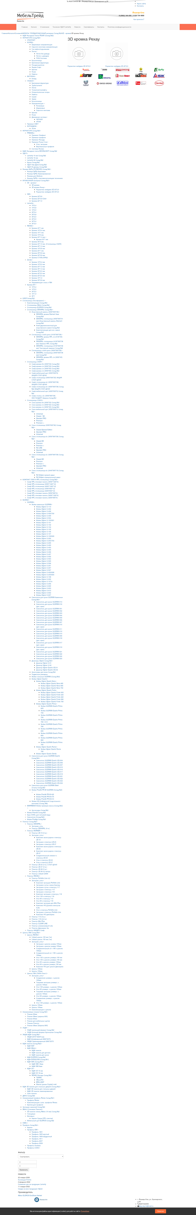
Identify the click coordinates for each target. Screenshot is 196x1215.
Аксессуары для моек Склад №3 (44, 672)
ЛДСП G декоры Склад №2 (37, 167)
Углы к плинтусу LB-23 (44, 860)
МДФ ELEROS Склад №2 (36, 1057)
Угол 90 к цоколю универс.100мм (48, 962)
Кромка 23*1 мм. (38, 251)
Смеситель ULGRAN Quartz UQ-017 (49, 772)
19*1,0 (34, 294)
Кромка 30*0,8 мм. (38, 255)
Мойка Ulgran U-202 (43, 538)
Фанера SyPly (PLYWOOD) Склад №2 (36, 169)
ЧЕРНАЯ (39, 119)
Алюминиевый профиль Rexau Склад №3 (38, 1098)
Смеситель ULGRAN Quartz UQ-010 (49, 767)
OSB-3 (25, 1123)
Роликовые (40, 106)
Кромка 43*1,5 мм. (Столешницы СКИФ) (46, 244)
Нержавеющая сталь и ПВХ (42, 282)
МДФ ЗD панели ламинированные (40, 1091)
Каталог (11, 33)
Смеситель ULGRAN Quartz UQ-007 (49, 765)
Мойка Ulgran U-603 (43, 588)
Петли (34, 51)
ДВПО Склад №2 (29, 1095)
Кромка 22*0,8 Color (39, 198)
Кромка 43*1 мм (38, 228)
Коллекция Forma (24, 1180)
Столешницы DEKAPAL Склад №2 (39, 309)
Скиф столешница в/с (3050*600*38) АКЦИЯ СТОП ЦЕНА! (45, 383)
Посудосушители (38, 65)
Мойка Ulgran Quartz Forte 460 (52, 697)
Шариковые (40, 108)
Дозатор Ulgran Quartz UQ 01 (47, 667)
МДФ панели (36, 1050)
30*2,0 (34, 223)
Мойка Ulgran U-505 (43, 561)
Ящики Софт (36, 67)
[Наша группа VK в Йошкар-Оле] (41, 1199)
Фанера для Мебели (34, 176)
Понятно (160, 1211)
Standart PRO (41, 418)
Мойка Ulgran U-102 (43, 525)
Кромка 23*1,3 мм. (38, 237)
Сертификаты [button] (89, 27)
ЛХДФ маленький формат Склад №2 (40, 1030)
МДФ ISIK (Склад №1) (35, 1062)
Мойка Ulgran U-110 (43, 507)
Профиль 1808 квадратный (42, 1136)
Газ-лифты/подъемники (40, 49)
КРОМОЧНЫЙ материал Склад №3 (48, 33)
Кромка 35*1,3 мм (38, 269)
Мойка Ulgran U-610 (43, 590)
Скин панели (32, 1093)
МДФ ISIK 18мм (37, 1064)
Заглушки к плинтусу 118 (45, 892)
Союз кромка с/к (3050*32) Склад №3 (45, 405)
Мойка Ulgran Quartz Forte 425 (52, 695)
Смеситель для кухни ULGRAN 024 (49, 656)
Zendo (29, 260)
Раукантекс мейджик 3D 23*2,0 (47, 189)
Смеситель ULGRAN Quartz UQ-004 (49, 760)
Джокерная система (39, 117)
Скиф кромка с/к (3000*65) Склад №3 (45, 371)
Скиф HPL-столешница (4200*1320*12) (41, 486)
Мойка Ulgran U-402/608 (45, 572)
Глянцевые (31, 1114)
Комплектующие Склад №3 (37, 303)
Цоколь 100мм (37, 969)
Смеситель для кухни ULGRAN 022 (49, 654)
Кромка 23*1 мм (42, 239)
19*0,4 (34, 205)
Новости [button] (77, 27)
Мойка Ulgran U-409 (43, 516)
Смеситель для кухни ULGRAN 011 (49, 629)
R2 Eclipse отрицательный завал (48, 477)
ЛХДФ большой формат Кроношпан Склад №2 (44, 1032)
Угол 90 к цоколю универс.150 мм (48, 964)
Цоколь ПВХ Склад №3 (31, 932)
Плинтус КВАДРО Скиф (35, 930)
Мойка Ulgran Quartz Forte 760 (52, 701)
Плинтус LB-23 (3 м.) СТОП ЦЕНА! (44, 864)
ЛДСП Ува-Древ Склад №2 (37, 164)
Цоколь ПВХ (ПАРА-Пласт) (37, 973)
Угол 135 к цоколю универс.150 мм (49, 960)
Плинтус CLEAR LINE (39, 923)
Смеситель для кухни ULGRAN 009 (49, 636)
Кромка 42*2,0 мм (38, 273)
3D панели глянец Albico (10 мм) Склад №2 (43, 1111)
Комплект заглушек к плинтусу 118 (49, 894)
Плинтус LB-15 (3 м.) (39, 833)
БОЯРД (29, 42)
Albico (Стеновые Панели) (32, 1109)
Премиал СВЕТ (33, 124)
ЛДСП (25, 153)
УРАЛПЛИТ (31, 40)
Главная (5, 33)
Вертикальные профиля (45, 146)
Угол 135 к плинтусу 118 (45, 896)
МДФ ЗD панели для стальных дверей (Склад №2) (41, 1086)
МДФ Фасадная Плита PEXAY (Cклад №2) (38, 35)
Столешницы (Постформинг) (33, 300)
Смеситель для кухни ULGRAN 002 (49, 611)
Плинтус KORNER (34, 830)
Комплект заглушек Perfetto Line (48, 883)
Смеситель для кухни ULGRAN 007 (49, 622)
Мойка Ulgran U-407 (43, 554)
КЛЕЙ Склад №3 (29, 298)
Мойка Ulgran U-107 (43, 534)
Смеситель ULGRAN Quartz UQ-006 (49, 762)
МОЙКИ (25, 500)
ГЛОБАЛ (30, 81)
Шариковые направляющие (42, 44)
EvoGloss (33, 1195)
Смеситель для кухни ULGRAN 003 (49, 613)
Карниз (29, 1127)
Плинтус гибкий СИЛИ (40, 873)
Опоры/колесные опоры (41, 92)
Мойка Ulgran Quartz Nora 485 (52, 683)
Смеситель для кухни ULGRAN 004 (49, 615)
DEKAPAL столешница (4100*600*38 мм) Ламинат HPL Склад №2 (49, 342)
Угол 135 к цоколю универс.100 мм (49, 957)
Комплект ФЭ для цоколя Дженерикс (49, 966)
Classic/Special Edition (44, 429)
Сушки (34, 96)
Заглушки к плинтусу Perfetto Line (48, 912)
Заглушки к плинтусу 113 (45, 889)
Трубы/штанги (37, 85)
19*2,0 (34, 210)
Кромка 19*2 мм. (38, 235)
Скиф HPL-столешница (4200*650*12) (41, 491)
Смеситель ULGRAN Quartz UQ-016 (49, 769)
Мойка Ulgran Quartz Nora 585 (52, 685)
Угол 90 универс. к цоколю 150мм (48, 996)
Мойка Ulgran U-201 (43, 565)
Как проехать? (139, 19)
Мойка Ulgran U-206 (43, 584)
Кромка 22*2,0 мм (38, 275)
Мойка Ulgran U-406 (43, 552)
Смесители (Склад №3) (35, 817)
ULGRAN (30, 502)
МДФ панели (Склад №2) (32, 1043)
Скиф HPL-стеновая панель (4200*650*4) (42, 497)
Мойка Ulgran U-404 (43, 509)
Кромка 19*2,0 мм (38, 264)
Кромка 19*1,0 (37, 278)
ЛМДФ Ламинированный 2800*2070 (40, 1041)
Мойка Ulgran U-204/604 (45, 574)
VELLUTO (39, 1080)
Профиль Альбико (34, 1145)
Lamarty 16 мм (32, 158)
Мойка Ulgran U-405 (43, 550)
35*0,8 (34, 214)
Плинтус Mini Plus (38, 921)
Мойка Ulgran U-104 (43, 527)
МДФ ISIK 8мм (37, 1066)
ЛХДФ (25, 1028)
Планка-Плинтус (33, 1023)
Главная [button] (25, 27)
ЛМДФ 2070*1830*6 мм (35, 1037)
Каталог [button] (34, 27)
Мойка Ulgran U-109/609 (45, 536)
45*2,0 (34, 219)
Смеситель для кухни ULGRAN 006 (49, 620)
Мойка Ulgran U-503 (43, 559)
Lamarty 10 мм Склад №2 (36, 155)
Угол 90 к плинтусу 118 (44, 901)
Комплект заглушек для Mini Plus (48, 903)
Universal (39, 414)
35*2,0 (34, 217)
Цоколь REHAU (32, 935)
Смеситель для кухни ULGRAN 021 (49, 651)
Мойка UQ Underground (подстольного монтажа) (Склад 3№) (46, 802)
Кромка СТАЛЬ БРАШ (40, 257)
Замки (34, 99)
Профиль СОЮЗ (33, 1148)
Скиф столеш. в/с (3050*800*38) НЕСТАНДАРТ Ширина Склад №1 (44, 397)
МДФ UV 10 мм (37, 1071)
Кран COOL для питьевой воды (38, 815)
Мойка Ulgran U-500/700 (45, 513)
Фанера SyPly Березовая (36, 171)
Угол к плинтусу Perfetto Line (46, 910)
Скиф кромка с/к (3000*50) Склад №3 (45, 368)
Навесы (34, 74)
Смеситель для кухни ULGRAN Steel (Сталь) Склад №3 (45, 786)
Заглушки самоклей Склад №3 (34, 1107)
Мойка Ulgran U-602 (43, 593)
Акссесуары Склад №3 (40, 810)
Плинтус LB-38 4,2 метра (41, 871)
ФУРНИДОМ (31, 126)
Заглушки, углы (37, 826)
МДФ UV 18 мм (37, 1073)
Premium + (40, 423)
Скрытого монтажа (43, 110)
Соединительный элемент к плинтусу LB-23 (46, 856)
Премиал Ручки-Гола (39, 142)
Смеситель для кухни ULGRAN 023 (49, 658)
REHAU (30, 226)
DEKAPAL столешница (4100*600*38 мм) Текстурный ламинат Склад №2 (49, 347)
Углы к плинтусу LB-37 (44, 862)
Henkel (39, 1195)
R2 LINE (39, 448)
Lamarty (30, 203)
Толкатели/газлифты (39, 90)
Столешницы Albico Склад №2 (38, 305)
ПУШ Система (41, 58)
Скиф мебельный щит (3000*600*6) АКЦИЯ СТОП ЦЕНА (45, 374)
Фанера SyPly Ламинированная (39, 174)
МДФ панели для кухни (40, 1055)
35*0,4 (34, 212)
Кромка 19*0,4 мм (38, 262)
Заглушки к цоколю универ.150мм (48, 946)
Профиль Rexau (33, 1100)
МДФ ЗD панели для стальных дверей (41, 1089)
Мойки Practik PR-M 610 (45, 799)
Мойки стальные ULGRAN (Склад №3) (46, 676)
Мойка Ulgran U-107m (44, 581)
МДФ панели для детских (41, 1052)
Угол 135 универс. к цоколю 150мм (49, 1003)
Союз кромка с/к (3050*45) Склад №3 (45, 407)
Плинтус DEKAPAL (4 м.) (41, 828)
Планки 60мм (32, 1018)
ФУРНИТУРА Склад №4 (31, 38)
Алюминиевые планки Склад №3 (35, 1012)
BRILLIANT (40, 1082)
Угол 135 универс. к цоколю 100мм (49, 987)
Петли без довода (42, 53)
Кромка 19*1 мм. (38, 232)
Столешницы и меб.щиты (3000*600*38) (46, 350)
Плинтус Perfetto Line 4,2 (41, 878)
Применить (24, 1170)
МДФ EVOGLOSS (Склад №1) (38, 1059)
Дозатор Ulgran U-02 (43, 665)
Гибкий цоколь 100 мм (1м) (42, 937)
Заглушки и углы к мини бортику (48, 885)
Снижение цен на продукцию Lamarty (32, 1184)
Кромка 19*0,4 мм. (38, 230)
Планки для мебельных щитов (38, 1021)
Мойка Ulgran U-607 (43, 595)
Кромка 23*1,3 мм (38, 266)
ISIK (28, 194)
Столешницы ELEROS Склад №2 (39, 307)
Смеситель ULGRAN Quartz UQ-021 (49, 776)
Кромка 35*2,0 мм (38, 271)
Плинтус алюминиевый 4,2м (42, 926)
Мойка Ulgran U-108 (43, 577)
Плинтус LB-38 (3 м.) (39, 869)
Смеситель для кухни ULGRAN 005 (49, 618)
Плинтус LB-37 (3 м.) (39, 867)
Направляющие (38, 103)
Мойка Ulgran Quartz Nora (45, 681)
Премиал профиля (39, 137)
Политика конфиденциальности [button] (119, 27)
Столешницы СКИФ (34, 362)
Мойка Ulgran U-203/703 (45, 540)
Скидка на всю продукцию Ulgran (30, 1189)
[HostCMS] (30, 16)
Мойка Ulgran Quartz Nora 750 (52, 688)
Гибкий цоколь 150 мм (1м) (42, 939)
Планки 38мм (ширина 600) (37, 1016)
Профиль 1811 (37, 1139)
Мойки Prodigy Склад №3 (36, 819)
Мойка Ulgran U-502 (43, 556)
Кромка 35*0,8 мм (38, 280)
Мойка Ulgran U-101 (43, 522)
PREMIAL (30, 133)
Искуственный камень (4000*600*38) (45, 312)
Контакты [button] (100, 27)
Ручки (34, 72)
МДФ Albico (31, 1048)
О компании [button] (44, 27)
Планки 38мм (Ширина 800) (37, 1025)
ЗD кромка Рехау (38, 187)
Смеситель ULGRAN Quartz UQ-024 (49, 783)
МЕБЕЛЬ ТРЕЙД (29, 33)
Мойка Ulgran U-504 (43, 518)
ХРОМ (38, 121)
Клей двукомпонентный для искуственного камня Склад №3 (48, 326)
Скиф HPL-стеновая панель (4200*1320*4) (43, 495)
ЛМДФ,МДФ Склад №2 (31, 1034)
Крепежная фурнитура (40, 63)
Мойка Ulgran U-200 (43, 579)
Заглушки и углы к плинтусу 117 (48, 887)
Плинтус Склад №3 (30, 821)
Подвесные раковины (40, 674)
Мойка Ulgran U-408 (43, 511)
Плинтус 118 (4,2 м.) (39, 919)
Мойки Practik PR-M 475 (45, 796)
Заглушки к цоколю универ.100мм (48, 944)
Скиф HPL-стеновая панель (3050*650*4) (42, 493)
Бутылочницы (37, 60)
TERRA (39, 1077)
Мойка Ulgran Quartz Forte (46, 690)
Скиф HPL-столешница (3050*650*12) (41, 488)
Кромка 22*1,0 (37, 201)
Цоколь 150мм (37, 971)
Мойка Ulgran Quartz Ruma (46, 747)
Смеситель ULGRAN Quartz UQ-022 (49, 778)
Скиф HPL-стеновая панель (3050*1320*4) (43, 482)
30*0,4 (34, 221)
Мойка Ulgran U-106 (43, 531)
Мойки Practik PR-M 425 (45, 794)
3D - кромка (66, 33)
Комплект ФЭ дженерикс (45, 914)
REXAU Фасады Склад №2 (41, 1075)
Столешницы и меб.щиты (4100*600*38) (46, 334)
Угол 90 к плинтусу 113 (44, 898)
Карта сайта (141, 3)
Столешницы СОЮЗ (34, 400)
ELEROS (26, 1195)
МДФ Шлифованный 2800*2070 (39, 1039)
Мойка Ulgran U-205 (43, 543)
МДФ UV (30, 1068)
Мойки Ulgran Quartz (39, 679)
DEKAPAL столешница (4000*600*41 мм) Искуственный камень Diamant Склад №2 (49, 320)
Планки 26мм (32, 1014)
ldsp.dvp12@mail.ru (146, 1206)
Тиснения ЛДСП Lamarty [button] (62, 27)
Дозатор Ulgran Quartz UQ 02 (47, 670)
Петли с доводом (42, 56)
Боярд (34, 78)
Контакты (140, 6)
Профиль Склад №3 (30, 1125)
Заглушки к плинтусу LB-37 (46, 844)
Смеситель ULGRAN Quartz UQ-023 (49, 781)
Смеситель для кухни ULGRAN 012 (49, 631)
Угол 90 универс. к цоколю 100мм (48, 989)
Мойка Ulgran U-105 (43, 529)
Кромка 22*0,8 (37, 196)
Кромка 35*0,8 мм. (38, 253)
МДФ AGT (30, 1046)
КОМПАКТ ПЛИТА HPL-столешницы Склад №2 (40, 479)
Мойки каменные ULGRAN (41, 504)
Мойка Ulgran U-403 (43, 547)
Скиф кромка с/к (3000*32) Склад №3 (45, 366)
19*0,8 (34, 207)
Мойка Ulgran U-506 (43, 563)
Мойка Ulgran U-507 (43, 570)
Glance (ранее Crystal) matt (46, 1084)
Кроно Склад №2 (33, 162)
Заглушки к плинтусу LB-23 (46, 842)
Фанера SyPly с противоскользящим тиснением (45, 178)
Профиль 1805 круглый (40, 1134)
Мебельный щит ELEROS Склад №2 (40, 1120)
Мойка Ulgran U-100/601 (45, 520)
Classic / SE (40, 416)
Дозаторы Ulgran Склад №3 (42, 661)
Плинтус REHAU (33, 876)
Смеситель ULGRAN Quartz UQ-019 (49, 774)
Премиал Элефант (39, 135)
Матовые (30, 1116)
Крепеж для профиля (35, 1105)
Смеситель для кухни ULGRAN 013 (49, 602)
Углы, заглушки (41, 144)
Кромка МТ (31, 285)
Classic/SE (40, 441)
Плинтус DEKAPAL (34, 824)
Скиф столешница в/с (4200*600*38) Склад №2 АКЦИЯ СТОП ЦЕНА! (48, 387)
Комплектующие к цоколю (41, 1009)
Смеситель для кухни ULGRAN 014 (49, 633)
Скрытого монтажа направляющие (45, 47)
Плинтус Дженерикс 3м (40, 928)
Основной (18, 33)
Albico (20, 1195)
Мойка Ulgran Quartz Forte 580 (52, 699)
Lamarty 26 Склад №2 (35, 160)
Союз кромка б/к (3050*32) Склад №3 (45, 402)
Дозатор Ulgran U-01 (43, 663)
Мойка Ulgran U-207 (43, 568)
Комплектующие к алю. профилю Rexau (42, 1102)
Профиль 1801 (37, 1132)
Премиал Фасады (38, 140)
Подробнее (85, 1211)
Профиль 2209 (37, 1143)
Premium (39, 420)
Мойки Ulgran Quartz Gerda (46, 753)
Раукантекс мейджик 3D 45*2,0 (47, 192)
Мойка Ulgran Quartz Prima (46, 704)
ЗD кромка (35, 185)
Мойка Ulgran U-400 (43, 545)
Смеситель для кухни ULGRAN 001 (49, 608)
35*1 (33, 296)
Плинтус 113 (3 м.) (38, 917)
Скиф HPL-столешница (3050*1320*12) (41, 484)
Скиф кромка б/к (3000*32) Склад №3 (45, 364)
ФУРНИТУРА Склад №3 (31, 130)
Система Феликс (38, 149)
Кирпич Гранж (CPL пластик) (42, 1118)
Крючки (34, 69)
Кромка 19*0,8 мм (38, 248)
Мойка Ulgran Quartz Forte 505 (52, 692)
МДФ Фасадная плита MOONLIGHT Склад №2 (40, 151)
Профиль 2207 (37, 1141)
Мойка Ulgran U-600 (43, 586)
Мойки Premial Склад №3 (36, 812)
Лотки (34, 128)
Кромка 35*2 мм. (38, 241)
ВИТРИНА (31, 76)
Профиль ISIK (32, 1129)
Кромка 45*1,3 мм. (38, 246)
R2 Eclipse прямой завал (45, 475)
